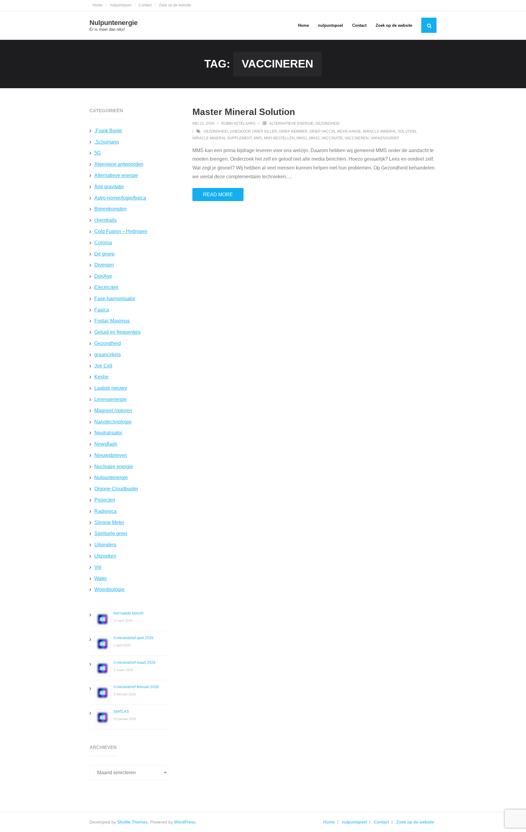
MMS (258, 138)
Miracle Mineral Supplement (222, 138)
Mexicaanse (349, 131)
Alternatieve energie (291, 123)
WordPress (184, 822)
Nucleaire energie (113, 466)
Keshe (101, 376)
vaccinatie (332, 138)
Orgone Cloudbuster (116, 488)
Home (98, 5)
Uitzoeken (105, 556)
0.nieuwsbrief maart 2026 (135, 662)
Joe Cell (103, 365)
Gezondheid (327, 123)
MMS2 (314, 138)
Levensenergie (110, 399)
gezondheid (216, 131)
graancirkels (107, 354)
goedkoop (240, 131)
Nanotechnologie (113, 421)
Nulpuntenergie (111, 477)
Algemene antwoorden (118, 164)
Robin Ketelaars (238, 123)
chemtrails (105, 220)
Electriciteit (106, 287)
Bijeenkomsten (110, 208)
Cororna (103, 242)
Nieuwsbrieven (110, 455)
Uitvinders (105, 544)
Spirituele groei (110, 533)
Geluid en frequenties (117, 332)
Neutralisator (108, 432)
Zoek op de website (175, 5)
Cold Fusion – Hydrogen (120, 231)
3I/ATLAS (121, 711)
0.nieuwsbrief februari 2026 (136, 687)
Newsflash (105, 444)
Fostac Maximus (112, 320)
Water (100, 578)
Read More (218, 194)
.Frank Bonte (108, 130)
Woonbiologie (109, 589)
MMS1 (301, 138)
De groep (104, 253)
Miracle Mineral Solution (389, 131)
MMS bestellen (279, 138)
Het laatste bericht (128, 613)
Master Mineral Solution (243, 112)
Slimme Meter (109, 522)
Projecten (104, 500)
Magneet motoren (113, 410)
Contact (145, 5)
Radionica (105, 511)
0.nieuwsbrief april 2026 (133, 638)
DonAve (103, 276)
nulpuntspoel (121, 5)
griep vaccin (322, 131)
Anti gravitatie (109, 186)
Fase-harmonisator (114, 298)
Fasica (101, 309)
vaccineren (357, 138)
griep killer (264, 131)
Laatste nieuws (110, 388)
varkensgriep (384, 138)
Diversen (104, 264)
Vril (97, 567)
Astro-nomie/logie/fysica (120, 197)
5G (97, 152)
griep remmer (293, 131)
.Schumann (106, 141)
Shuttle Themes (132, 822)
